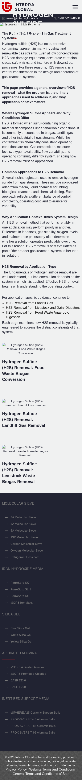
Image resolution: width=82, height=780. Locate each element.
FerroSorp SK (20, 582)
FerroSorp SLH (21, 589)
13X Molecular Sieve (24, 537)
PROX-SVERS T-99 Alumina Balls (33, 732)
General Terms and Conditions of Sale (41, 774)
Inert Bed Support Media (25, 699)
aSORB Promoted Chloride (28, 673)
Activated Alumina (19, 653)
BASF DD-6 (18, 680)
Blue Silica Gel (20, 628)
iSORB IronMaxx (22, 602)
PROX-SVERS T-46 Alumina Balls (33, 719)
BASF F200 (18, 687)
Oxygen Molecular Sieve (27, 550)
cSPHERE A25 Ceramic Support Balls (35, 712)
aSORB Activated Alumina (28, 667)
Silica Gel (11, 614)
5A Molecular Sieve (23, 530)
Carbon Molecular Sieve (26, 543)
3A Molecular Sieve (23, 517)
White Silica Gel (21, 634)
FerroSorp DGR (21, 596)
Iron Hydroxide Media (22, 569)
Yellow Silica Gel (21, 641)
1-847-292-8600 (68, 18)
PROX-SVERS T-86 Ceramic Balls (33, 725)
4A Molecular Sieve (23, 523)
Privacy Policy (16, 769)
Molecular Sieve (18, 503)
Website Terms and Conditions (52, 769)
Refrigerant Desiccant (25, 557)
